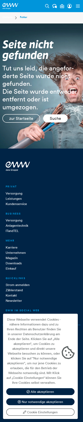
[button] (77, 6)
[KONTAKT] (55, 6)
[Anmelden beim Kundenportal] (69, 6)
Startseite (7, 17)
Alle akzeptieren (42, 392)
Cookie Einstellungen (42, 412)
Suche (55, 118)
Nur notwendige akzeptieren (42, 402)
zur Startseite (21, 118)
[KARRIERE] (62, 6)
